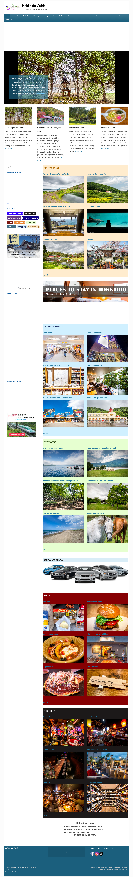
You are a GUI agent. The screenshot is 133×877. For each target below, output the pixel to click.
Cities (96, 16)
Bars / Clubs (30, 213)
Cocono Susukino (94, 333)
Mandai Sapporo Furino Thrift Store (58, 398)
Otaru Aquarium (93, 207)
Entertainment (72, 16)
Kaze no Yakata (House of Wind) (56, 207)
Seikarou (46, 601)
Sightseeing (35, 16)
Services (90, 16)
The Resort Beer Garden (97, 750)
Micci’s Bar (47, 717)
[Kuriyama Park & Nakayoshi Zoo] (66, 77)
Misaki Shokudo (108, 128)
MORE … (46, 275)
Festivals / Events (30, 218)
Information (82, 16)
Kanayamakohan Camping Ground (101, 448)
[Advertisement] (66, 36)
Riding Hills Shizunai (95, 513)
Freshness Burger (94, 601)
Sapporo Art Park (50, 239)
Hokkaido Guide (34, 5)
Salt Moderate (93, 667)
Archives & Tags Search (12, 872)
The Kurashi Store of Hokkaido (56, 365)
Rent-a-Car (26, 16)
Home (7, 16)
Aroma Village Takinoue (97, 398)
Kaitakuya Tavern (94, 717)
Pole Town (47, 333)
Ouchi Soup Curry (50, 634)
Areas (104, 16)
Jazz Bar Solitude (50, 750)
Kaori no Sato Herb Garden (98, 174)
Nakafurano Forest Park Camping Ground (60, 481)
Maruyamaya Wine (94, 782)
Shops (55, 16)
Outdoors (61, 16)
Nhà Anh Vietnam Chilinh (97, 634)
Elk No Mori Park (76, 128)
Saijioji (90, 239)
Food (42, 16)
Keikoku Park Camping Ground (100, 481)
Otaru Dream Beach (51, 513)
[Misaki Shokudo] (114, 115)
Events (112, 16)
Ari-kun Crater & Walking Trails (56, 174)
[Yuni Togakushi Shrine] (18, 115)
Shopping (22, 227)
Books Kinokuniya (94, 365)
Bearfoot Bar (48, 782)
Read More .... (33, 96)
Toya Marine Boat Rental (53, 448)
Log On (7, 869)
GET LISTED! (9, 19)
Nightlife (48, 16)
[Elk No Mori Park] (82, 115)
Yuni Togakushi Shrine (14, 128)
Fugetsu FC (48, 667)
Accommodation (16, 16)
